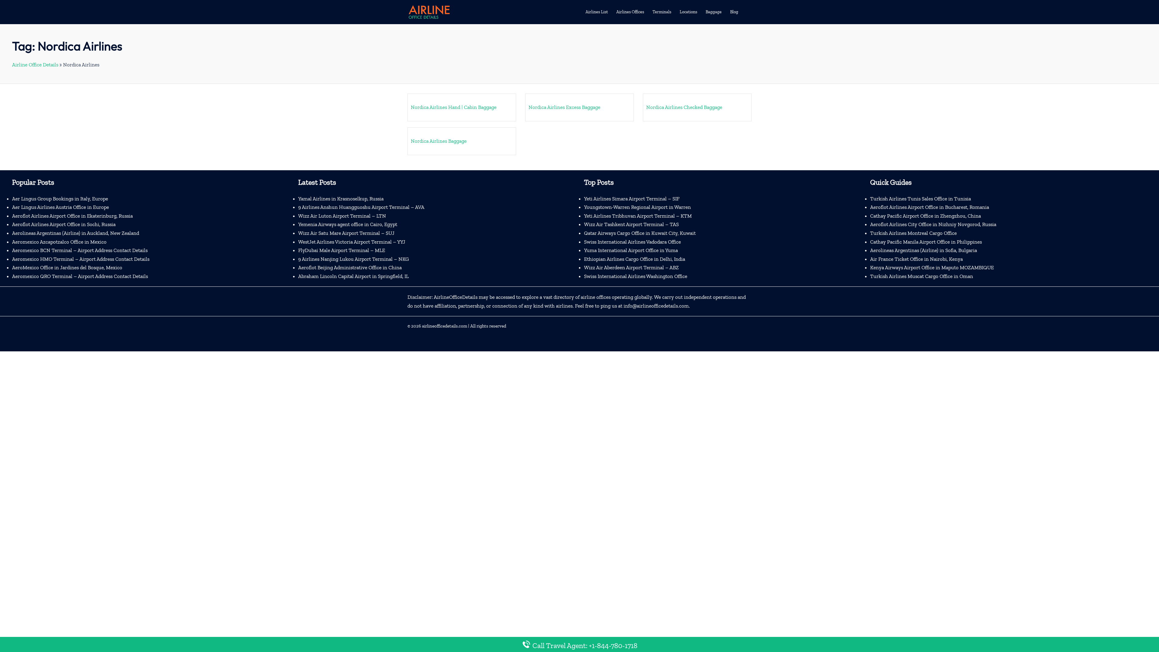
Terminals (662, 11)
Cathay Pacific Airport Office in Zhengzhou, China (925, 216)
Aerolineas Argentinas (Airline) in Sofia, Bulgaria (923, 250)
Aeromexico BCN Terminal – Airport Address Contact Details (80, 250)
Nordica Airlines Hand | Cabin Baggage (453, 107)
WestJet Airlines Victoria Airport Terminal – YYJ (351, 242)
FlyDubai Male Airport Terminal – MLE (341, 250)
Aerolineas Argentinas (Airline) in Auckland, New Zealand (75, 233)
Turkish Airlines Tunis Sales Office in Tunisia (920, 199)
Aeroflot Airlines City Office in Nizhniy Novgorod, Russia (933, 224)
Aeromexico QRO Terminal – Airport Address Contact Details (80, 276)
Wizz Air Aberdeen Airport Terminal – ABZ (631, 267)
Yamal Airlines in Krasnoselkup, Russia (341, 199)
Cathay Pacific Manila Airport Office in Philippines (926, 242)
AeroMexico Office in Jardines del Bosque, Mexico (67, 267)
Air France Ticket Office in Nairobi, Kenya (916, 259)
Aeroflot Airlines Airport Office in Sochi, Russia (64, 224)
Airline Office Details (35, 65)
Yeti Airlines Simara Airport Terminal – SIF (631, 199)
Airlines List (597, 11)
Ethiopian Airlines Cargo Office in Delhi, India (634, 259)
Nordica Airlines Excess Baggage (564, 107)
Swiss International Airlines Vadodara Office (632, 242)
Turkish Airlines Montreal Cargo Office (913, 233)
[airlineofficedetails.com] (428, 11)
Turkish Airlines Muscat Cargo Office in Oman (921, 276)
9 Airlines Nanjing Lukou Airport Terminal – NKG (353, 259)
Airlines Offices (630, 11)
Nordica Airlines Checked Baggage (684, 107)
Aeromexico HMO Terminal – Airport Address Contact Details (80, 259)
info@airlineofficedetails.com (656, 306)
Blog (734, 11)
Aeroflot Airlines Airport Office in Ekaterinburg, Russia (72, 216)
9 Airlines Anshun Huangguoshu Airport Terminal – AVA (361, 207)
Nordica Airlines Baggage (439, 141)
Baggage (714, 11)
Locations (688, 11)
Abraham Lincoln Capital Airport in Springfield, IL (353, 276)
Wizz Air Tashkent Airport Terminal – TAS (631, 224)
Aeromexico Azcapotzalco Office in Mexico (59, 242)
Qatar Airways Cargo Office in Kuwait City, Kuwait (640, 233)
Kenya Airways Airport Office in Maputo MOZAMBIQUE (932, 267)
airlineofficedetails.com (444, 326)
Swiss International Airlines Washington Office (635, 276)
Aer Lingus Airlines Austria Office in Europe (60, 207)
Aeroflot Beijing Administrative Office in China (350, 267)
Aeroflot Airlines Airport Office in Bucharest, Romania (929, 207)
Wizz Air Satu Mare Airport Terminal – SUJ (346, 233)
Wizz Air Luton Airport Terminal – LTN (342, 216)
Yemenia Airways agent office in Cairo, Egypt (347, 224)
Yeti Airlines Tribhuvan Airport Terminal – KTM (638, 216)
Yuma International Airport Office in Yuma (631, 250)
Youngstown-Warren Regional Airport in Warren (637, 207)
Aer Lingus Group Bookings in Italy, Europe (60, 199)
